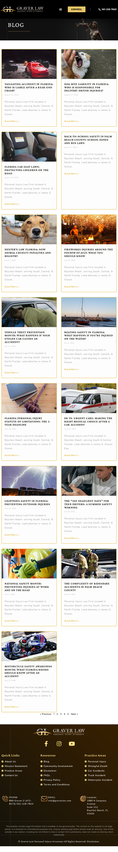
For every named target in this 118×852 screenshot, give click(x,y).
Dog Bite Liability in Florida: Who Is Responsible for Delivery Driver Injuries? (86, 87)
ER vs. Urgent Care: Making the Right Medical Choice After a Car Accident (88, 421)
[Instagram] (59, 743)
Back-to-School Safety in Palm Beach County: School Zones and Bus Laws (88, 139)
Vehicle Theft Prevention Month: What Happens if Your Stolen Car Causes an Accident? (27, 337)
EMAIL (51, 797)
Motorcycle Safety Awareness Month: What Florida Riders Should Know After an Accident (28, 671)
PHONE (13, 797)
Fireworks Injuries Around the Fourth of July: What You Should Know (88, 252)
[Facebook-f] (46, 743)
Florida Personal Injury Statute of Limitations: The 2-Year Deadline (28, 421)
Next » (74, 714)
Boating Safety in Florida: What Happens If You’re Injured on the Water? (88, 335)
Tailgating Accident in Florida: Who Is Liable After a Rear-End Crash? (29, 87)
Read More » (12, 121)
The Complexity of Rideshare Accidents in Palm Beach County (87, 587)
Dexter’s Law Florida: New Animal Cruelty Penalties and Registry (28, 252)
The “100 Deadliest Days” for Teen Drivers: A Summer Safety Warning (88, 504)
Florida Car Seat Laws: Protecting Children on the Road (27, 170)
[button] (60, 9)
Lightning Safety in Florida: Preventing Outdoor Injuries (27, 502)
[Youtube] (71, 743)
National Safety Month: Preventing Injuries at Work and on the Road (27, 587)
